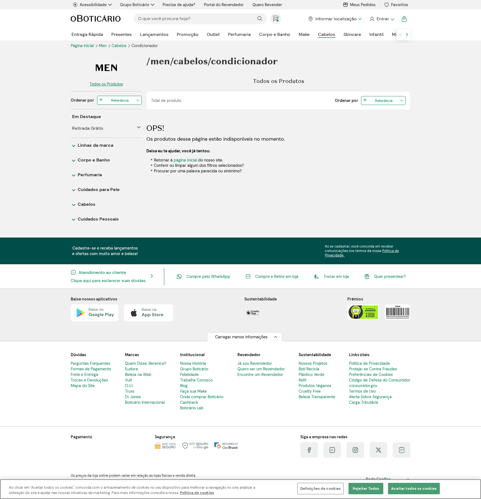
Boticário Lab (191, 407)
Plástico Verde (311, 374)
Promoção (187, 34)
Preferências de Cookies (371, 374)
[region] (240, 489)
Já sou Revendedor (254, 363)
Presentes (121, 34)
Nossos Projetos (313, 363)
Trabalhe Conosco (196, 380)
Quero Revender (267, 4)
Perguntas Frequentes (90, 363)
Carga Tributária (363, 402)
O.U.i (129, 385)
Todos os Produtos (106, 84)
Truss (129, 391)
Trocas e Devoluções (89, 380)
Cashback (189, 402)
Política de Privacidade (369, 363)
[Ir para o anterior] (400, 34)
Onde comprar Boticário (201, 396)
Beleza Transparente (317, 396)
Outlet (213, 34)
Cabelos (326, 34)
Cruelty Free (310, 391)
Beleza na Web (138, 374)
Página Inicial (83, 45)
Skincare (352, 34)
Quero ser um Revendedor (261, 368)
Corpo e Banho (274, 34)
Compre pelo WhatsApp (208, 276)
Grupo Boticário (134, 4)
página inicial (185, 160)
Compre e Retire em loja (276, 276)
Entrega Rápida (87, 34)
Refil (302, 380)
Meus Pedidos (363, 4)
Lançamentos (154, 34)
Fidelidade (189, 374)
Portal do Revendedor (224, 4)
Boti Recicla (309, 368)
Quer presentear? (390, 276)
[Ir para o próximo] (407, 34)
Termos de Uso (362, 391)
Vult (128, 380)
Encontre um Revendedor (260, 374)
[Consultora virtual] (275, 18)
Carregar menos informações (241, 336)
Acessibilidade (93, 4)
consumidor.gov (363, 385)
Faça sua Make (193, 391)
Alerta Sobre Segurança (370, 396)
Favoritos (399, 4)
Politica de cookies (197, 493)
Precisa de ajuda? (179, 4)
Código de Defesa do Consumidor (379, 380)
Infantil (376, 34)
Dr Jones (133, 396)
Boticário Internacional (145, 402)
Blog (184, 385)
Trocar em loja (336, 276)
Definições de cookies (320, 488)
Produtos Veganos (315, 385)
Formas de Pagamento (91, 368)
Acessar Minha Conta (381, 19)
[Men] (106, 68)
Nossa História (193, 363)
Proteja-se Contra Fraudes (373, 368)
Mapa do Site (83, 385)
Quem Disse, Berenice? (145, 363)
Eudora (131, 368)
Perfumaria (239, 34)
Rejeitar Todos (366, 488)
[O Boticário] (96, 19)
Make (304, 34)
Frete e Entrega (84, 374)
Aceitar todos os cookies (414, 488)
